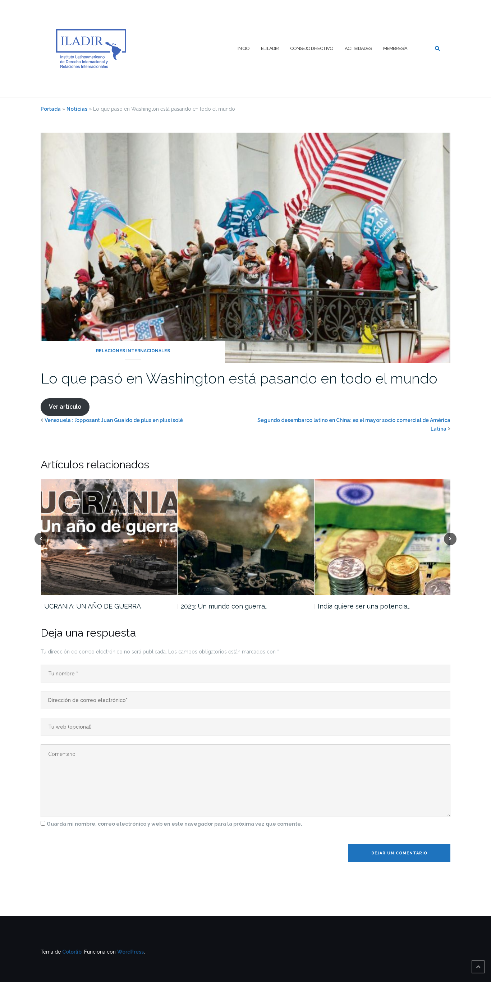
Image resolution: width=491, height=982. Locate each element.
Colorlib (72, 952)
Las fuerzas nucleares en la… (361, 606)
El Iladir (270, 48)
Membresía (395, 48)
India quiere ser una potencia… (227, 606)
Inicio (243, 48)
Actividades (358, 48)
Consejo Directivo (311, 48)
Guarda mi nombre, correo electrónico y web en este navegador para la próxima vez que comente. (174, 824)
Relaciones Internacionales (133, 350)
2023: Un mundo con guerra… (87, 606)
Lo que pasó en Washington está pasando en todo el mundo (239, 378)
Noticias (76, 109)
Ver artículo (65, 406)
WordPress (130, 952)
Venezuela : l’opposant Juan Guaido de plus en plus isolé (114, 420)
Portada (51, 109)
